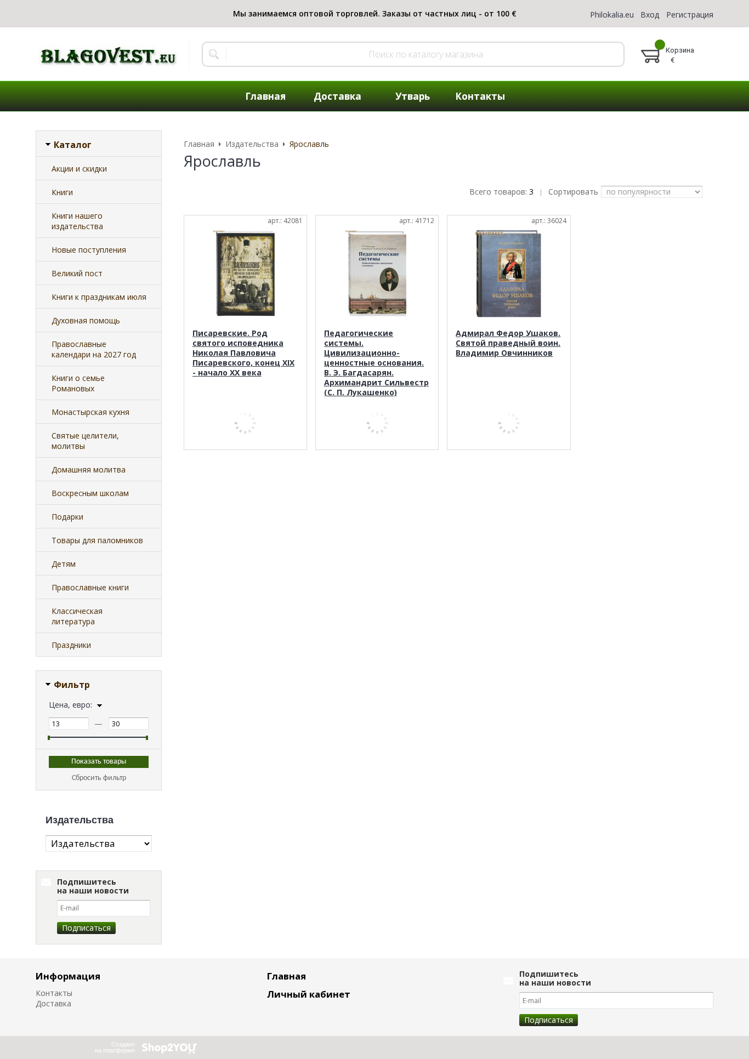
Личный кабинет (308, 994)
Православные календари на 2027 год (94, 349)
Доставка (53, 1003)
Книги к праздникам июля (99, 297)
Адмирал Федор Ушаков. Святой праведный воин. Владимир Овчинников (508, 343)
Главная (286, 976)
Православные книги (90, 587)
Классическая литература (77, 616)
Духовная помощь (86, 320)
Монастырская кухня (90, 412)
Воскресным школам (90, 493)
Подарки (67, 516)
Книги (62, 192)
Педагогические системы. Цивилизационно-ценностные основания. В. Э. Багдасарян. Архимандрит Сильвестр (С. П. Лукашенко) (376, 362)
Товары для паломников (97, 540)
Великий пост (77, 273)
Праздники (71, 645)
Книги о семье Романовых (78, 383)
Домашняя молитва (89, 469)
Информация (68, 976)
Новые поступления (89, 249)
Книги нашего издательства (77, 220)
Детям (64, 564)
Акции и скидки (79, 168)
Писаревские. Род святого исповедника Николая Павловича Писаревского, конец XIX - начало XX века (243, 353)
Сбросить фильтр (99, 778)
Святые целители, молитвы (85, 440)
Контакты (54, 993)
